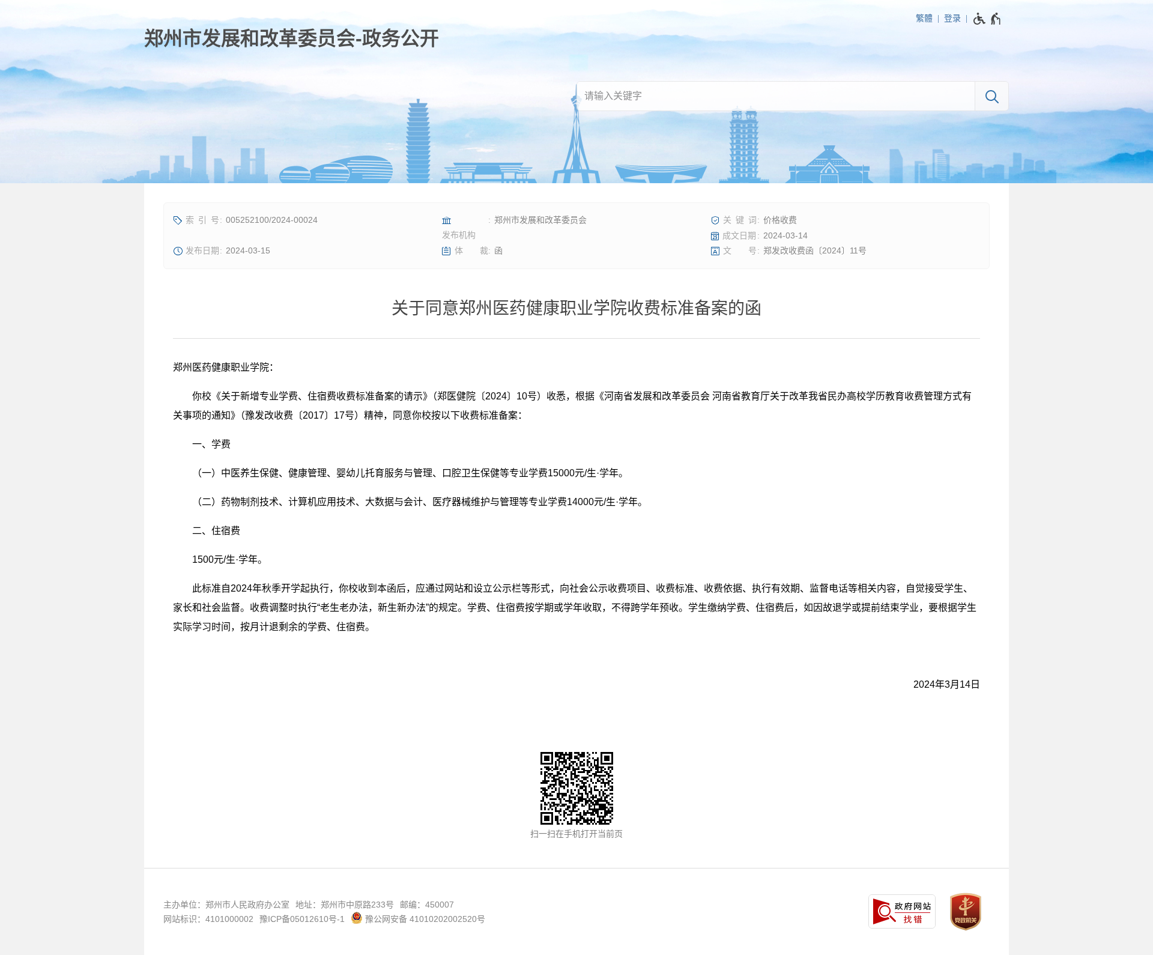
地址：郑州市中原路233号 (344, 904)
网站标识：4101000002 (208, 919)
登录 (952, 18)
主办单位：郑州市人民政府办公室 (226, 904)
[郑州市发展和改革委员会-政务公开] (291, 38)
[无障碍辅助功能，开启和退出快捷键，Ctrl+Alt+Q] (987, 18)
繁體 (924, 18)
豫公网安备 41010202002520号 (424, 919)
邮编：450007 (427, 904)
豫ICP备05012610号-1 (302, 919)
